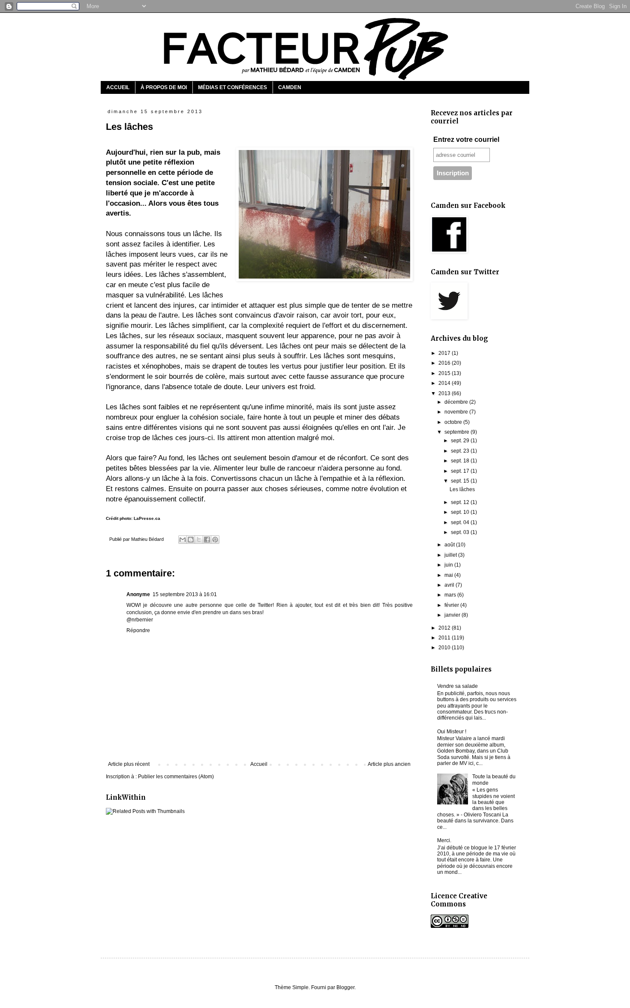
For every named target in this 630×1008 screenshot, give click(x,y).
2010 (445, 648)
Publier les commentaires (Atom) (176, 777)
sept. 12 (461, 502)
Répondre (138, 630)
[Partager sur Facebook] (207, 539)
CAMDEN (289, 87)
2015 (445, 373)
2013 (445, 393)
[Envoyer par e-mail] (182, 539)
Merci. (444, 840)
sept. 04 (461, 522)
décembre (456, 402)
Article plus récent (129, 764)
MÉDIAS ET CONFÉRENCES (232, 87)
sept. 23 (461, 451)
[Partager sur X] (199, 539)
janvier (453, 615)
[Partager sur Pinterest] (215, 539)
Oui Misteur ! (451, 732)
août (450, 545)
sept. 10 (461, 512)
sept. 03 (461, 532)
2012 (445, 628)
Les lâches (462, 489)
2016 (445, 363)
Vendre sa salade (457, 686)
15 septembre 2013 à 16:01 (185, 594)
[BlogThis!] (190, 539)
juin (449, 565)
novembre (456, 412)
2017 (445, 353)
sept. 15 (461, 481)
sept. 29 (461, 441)
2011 (445, 638)
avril (450, 585)
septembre (457, 432)
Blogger (345, 987)
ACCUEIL (117, 87)
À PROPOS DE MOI (164, 87)
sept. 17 (461, 471)
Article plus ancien (389, 764)
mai (449, 575)
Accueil (258, 764)
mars (450, 595)
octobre (453, 422)
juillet (451, 555)
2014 (445, 383)
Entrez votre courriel (466, 139)
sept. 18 (461, 461)
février (452, 605)
